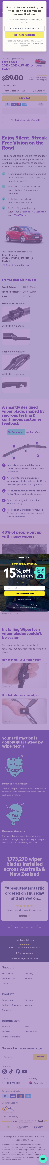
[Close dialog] (47, 555)
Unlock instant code (24, 593)
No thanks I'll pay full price (24, 599)
